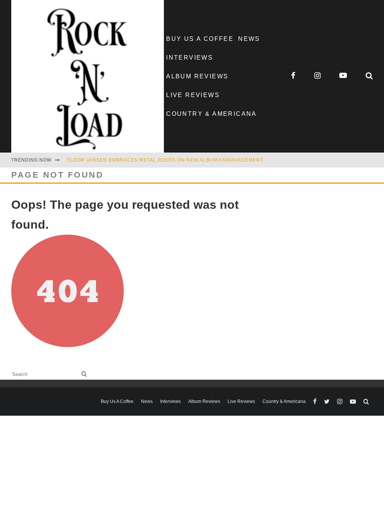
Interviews (189, 57)
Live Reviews (193, 95)
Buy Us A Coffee (200, 39)
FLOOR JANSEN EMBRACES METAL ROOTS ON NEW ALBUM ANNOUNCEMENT (165, 160)
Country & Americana (211, 114)
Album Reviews (197, 76)
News (249, 39)
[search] (84, 374)
